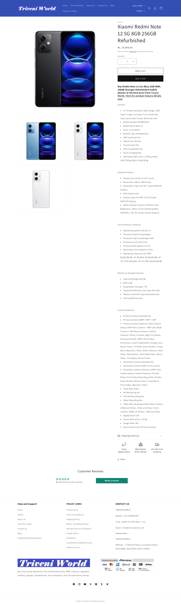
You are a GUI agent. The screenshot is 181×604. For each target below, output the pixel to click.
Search (20, 514)
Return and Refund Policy (77, 524)
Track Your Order (25, 524)
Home (20, 510)
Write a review (112, 480)
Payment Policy (73, 547)
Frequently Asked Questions (30, 538)
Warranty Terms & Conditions (79, 528)
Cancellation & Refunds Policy (79, 543)
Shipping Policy (73, 519)
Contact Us (22, 528)
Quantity (121, 56)
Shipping (132, 51)
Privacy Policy (72, 510)
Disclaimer (71, 538)
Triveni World (86, 601)
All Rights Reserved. (98, 601)
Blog (19, 533)
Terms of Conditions (75, 514)
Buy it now (141, 78)
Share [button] (122, 459)
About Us (22, 519)
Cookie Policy (72, 533)
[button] (149, 8)
